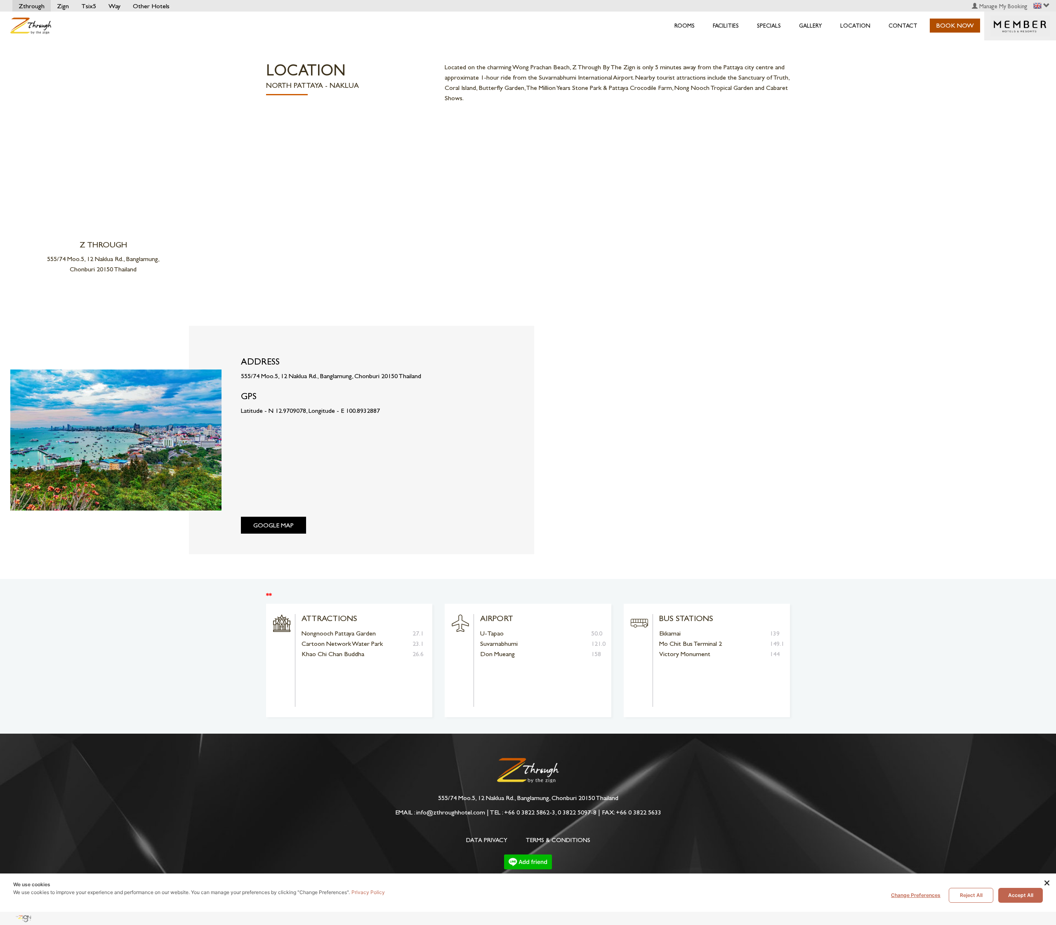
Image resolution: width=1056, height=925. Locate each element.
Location (855, 25)
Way (114, 6)
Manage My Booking (1003, 6)
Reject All (971, 895)
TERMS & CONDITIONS (558, 840)
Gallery (810, 25)
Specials (769, 25)
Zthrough (32, 6)
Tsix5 (88, 6)
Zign (63, 6)
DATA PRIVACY (486, 840)
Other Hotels (151, 6)
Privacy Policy (368, 892)
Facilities (726, 25)
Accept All (1020, 895)
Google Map (273, 525)
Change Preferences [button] (915, 895)
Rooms (684, 25)
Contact (903, 25)
